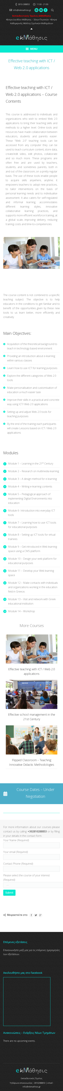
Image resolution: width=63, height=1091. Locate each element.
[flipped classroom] (31, 739)
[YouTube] (41, 10)
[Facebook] (45, 10)
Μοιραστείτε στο (17, 914)
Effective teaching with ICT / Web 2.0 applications (31, 671)
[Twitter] (36, 915)
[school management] (31, 694)
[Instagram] (36, 10)
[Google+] (40, 915)
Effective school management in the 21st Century (31, 717)
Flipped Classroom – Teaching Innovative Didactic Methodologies (31, 762)
